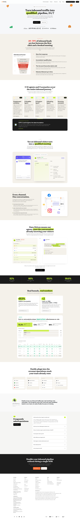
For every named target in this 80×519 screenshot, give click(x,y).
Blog (60, 1)
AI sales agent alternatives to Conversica (17, 503)
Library (48, 480)
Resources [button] (56, 1)
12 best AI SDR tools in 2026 (17, 508)
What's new (36, 485)
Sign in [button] (77, 1)
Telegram (17, 492)
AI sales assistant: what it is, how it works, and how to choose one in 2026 (45, 499)
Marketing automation (16, 487)
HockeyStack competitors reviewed (16, 505)
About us (58, 478)
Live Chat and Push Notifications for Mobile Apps (17, 489)
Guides (36, 478)
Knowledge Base (15, 486)
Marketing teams (26, 488)
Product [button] (51, 1)
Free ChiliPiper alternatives (16, 502)
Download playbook (50, 482)
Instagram (16, 493)
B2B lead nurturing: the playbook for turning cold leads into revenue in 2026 (45, 498)
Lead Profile (14, 485)
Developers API (37, 486)
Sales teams (26, 491)
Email (20, 492)
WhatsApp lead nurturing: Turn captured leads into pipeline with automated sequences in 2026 (48, 493)
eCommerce (26, 485)
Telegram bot (15, 494)
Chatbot (14, 480)
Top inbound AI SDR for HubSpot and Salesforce (17, 510)
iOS (64, 516)
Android (58, 516)
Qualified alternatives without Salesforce (17, 501)
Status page (37, 487)
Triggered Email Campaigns (17, 482)
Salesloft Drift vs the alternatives (17, 498)
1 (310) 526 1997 (59, 482)
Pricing (63, 1)
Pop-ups (14, 481)
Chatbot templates (37, 482)
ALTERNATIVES (15, 496)
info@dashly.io (59, 483)
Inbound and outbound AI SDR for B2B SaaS (17, 512)
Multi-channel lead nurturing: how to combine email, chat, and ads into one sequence (46, 497)
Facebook (19, 491)
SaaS (25, 484)
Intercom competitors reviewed (17, 497)
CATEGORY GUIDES (16, 507)
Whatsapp (14, 492)
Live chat (14, 478)
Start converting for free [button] (70, 1)
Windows (52, 516)
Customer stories (49, 481)
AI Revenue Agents (46, 1)
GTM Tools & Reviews (38, 480)
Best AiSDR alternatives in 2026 (17, 499)
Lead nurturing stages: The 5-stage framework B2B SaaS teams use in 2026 (45, 494)
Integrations (36, 481)
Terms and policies (59, 480)
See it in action (26, 480)
